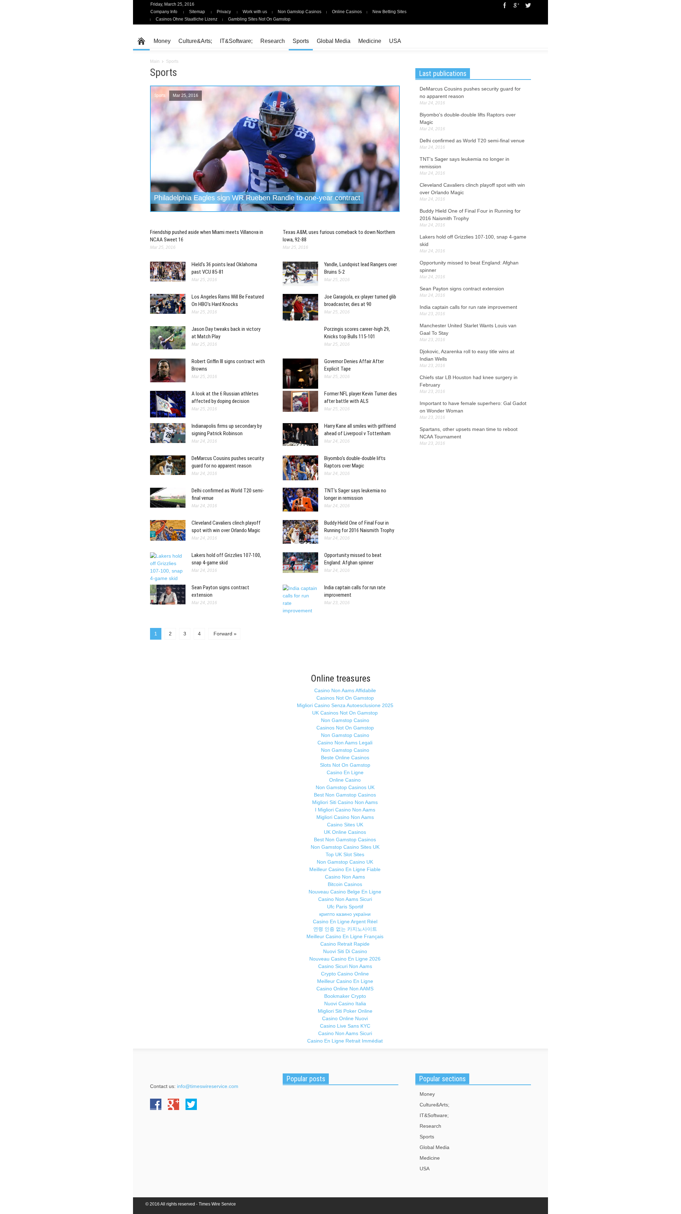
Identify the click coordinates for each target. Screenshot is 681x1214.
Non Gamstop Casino (345, 720)
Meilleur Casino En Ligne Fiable (345, 869)
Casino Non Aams (345, 877)
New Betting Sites (389, 11)
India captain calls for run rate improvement (468, 307)
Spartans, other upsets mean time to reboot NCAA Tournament (468, 432)
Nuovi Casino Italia (345, 1003)
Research (272, 41)
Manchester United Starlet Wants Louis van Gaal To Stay (468, 329)
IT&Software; (236, 41)
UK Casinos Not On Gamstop (345, 713)
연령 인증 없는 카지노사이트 (345, 929)
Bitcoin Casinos (345, 884)
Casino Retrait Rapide (345, 944)
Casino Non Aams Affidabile (345, 690)
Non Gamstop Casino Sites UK (345, 847)
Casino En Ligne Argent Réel (345, 921)
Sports (301, 41)
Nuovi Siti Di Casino (345, 951)
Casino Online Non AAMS (344, 988)
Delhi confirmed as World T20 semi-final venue (472, 140)
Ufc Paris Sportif (345, 906)
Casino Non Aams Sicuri (345, 899)
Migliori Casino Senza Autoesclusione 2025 (345, 705)
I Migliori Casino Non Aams (345, 810)
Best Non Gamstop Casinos (345, 795)
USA (395, 41)
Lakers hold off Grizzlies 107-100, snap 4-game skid (473, 240)
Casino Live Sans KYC (345, 1026)
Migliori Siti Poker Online (345, 1011)
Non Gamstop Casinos (299, 11)
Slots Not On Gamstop (345, 765)
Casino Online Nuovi (345, 1018)
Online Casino (345, 780)
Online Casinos (347, 11)
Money (162, 41)
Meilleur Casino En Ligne (345, 981)
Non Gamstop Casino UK (345, 862)
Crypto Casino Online (345, 974)
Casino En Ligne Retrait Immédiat (345, 1041)
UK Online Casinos (345, 832)
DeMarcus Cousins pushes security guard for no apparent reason (470, 92)
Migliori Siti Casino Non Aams (345, 802)
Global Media (333, 41)
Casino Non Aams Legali (344, 742)
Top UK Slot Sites (345, 854)
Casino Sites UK (345, 824)
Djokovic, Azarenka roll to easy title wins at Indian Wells (467, 355)
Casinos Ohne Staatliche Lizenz (186, 19)
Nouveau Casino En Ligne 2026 (345, 959)
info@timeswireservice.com (207, 1086)
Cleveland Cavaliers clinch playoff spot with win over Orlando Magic (472, 188)
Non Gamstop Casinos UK (345, 787)
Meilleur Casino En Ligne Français (344, 936)
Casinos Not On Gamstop (345, 698)
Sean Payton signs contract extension (462, 288)
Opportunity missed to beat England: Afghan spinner (469, 266)
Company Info (163, 11)
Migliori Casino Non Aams (345, 817)
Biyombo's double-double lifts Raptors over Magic (468, 118)
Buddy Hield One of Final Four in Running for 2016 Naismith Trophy (470, 214)
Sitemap (197, 11)
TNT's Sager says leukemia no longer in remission (464, 162)
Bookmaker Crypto (345, 996)
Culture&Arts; (195, 41)
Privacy (224, 11)
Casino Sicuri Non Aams (345, 966)
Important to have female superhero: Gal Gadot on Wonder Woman (473, 407)
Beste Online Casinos (345, 757)
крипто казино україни (345, 914)
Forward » (224, 633)
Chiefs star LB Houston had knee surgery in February (468, 381)
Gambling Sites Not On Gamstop (259, 19)
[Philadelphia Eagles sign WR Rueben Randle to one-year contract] (275, 163)
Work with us (255, 11)
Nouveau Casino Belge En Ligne (345, 892)
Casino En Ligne (345, 772)
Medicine (369, 41)
